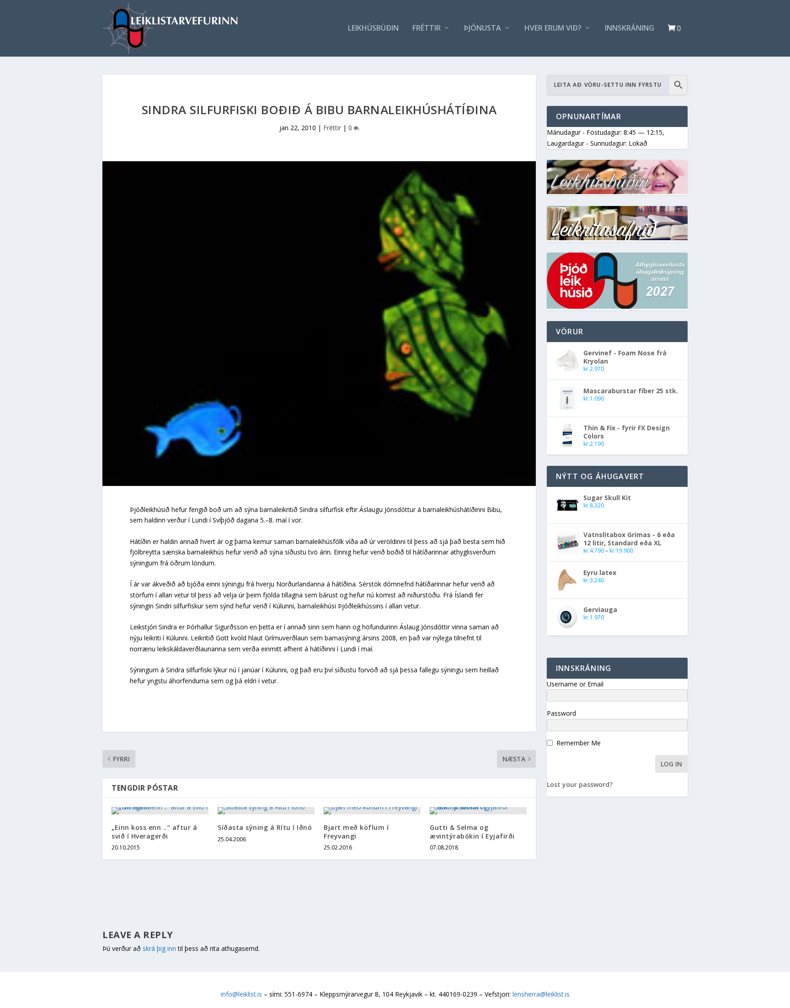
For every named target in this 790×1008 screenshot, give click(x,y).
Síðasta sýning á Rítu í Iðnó (265, 827)
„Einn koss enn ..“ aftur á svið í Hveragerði (154, 831)
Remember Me (578, 743)
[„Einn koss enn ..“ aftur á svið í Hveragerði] (160, 810)
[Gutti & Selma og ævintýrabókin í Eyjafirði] (478, 810)
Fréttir (426, 28)
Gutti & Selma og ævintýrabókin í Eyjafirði (472, 831)
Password (561, 713)
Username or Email (575, 684)
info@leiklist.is (241, 994)
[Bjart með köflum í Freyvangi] (372, 810)
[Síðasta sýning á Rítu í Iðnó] (266, 810)
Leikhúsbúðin (373, 28)
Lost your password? (580, 784)
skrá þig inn (159, 948)
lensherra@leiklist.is (541, 994)
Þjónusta (482, 28)
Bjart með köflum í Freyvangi (356, 831)
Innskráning (629, 28)
